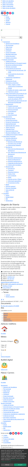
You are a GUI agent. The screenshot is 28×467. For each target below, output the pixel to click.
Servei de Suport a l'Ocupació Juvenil (13, 407)
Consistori (6, 394)
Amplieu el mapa (7, 286)
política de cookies (15, 459)
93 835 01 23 (10, 277)
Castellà (8, 19)
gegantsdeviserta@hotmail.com (10, 282)
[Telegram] (13, 13)
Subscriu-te (4, 369)
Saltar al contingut (7, 2)
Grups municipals (8, 396)
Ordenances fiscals (8, 416)
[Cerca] (20, 37)
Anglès (7, 20)
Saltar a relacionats (7, 6)
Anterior (3, 356)
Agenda (5, 315)
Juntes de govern (8, 400)
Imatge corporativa (8, 401)
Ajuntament (4, 385)
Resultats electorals (8, 398)
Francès (8, 24)
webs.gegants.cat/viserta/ (15, 284)
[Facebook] (2, 13)
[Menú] (1, 40)
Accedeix (3, 333)
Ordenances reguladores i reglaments (14, 414)
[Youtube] (5, 13)
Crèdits (5, 435)
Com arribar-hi (7, 287)
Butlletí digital (7, 426)
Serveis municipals (6, 403)
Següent (8, 356)
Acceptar (20, 464)
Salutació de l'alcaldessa (10, 387)
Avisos (5, 317)
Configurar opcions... (6, 461)
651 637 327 (10, 279)
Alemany (8, 22)
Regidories (6, 392)
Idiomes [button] (5, 15)
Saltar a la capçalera (8, 1)
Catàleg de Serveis (8, 405)
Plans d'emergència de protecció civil (13, 419)
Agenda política (7, 320)
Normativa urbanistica (9, 417)
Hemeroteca (6, 430)
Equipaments (7, 421)
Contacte (3, 11)
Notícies (5, 313)
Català (7, 17)
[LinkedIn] (7, 13)
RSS (4, 428)
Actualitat (3, 423)
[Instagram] (10, 13)
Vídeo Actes (6, 391)
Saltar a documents (7, 4)
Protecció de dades (8, 439)
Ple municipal (7, 389)
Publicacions (6, 319)
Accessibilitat (7, 442)
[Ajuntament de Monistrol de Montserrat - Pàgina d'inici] (10, 32)
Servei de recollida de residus (11, 408)
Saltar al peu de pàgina (8, 8)
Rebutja (7, 464)
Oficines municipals (8, 410)
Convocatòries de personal (10, 412)
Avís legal (6, 441)
